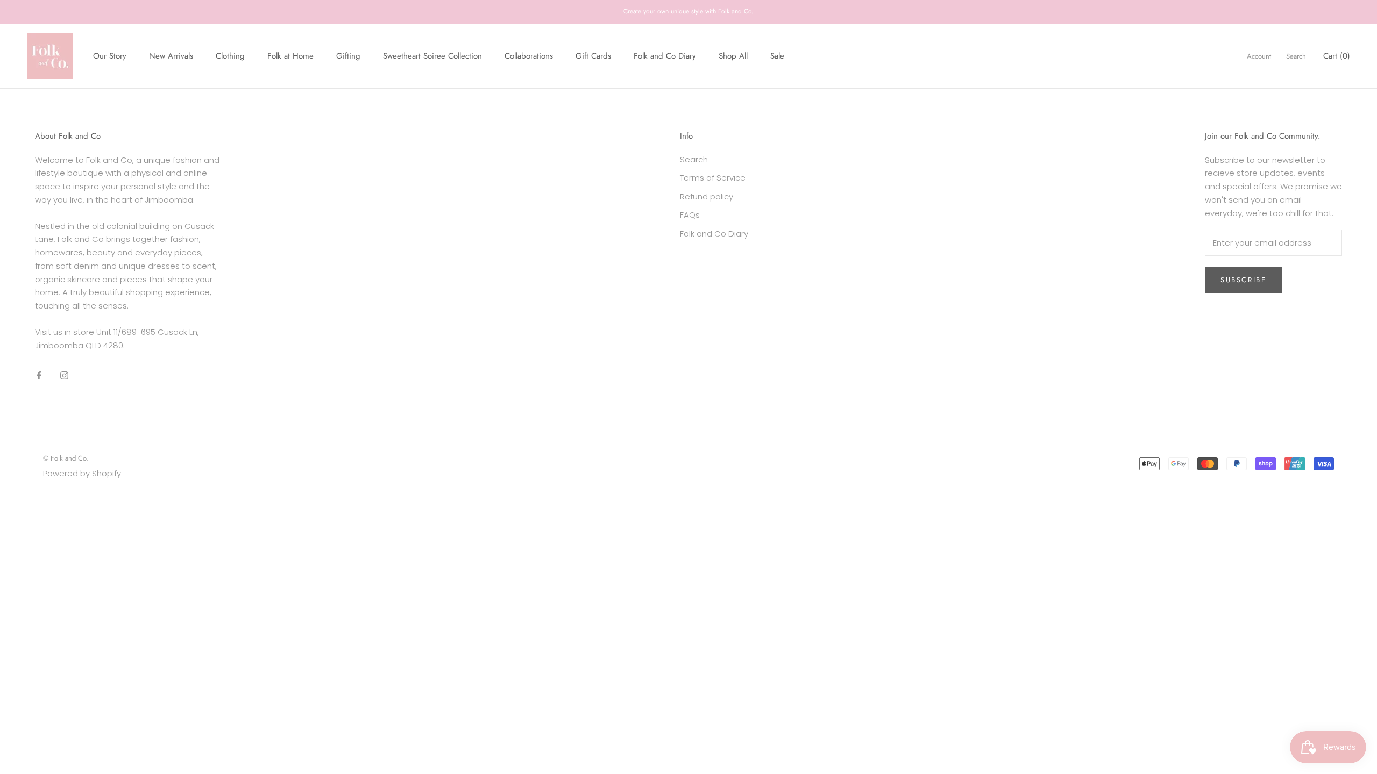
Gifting (348, 56)
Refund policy (706, 196)
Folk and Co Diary (665, 56)
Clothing (230, 56)
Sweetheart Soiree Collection (432, 56)
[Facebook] (39, 375)
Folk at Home (290, 56)
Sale (777, 56)
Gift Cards (593, 56)
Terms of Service (713, 177)
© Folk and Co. (65, 458)
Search (1296, 56)
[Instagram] (64, 375)
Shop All (733, 56)
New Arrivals (171, 56)
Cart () (1336, 56)
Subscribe (1243, 280)
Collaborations (529, 56)
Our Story (109, 56)
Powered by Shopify (82, 473)
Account (1259, 56)
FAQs (690, 214)
